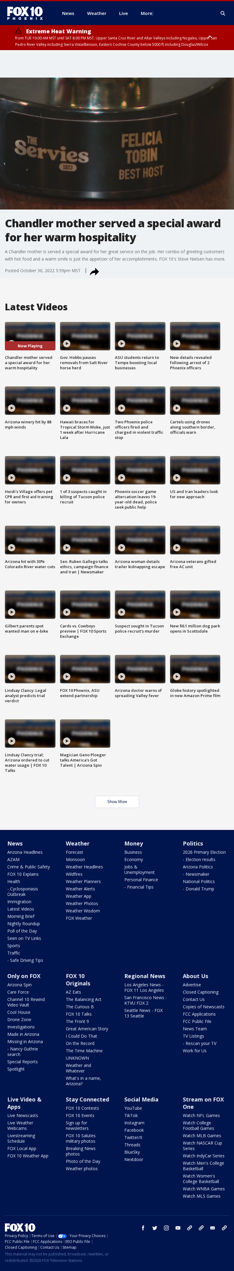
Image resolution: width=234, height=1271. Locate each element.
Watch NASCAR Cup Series (202, 1145)
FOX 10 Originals (78, 979)
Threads (132, 1145)
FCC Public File (197, 1021)
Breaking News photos (81, 1151)
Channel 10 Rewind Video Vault (26, 1002)
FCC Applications (199, 1014)
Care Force (18, 992)
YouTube (133, 1108)
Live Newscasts (22, 1115)
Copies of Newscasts (204, 1007)
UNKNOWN (77, 1058)
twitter (155, 1228)
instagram (166, 1228)
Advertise (192, 985)
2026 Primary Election (204, 852)
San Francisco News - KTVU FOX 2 (145, 1000)
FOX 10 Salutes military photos (81, 1138)
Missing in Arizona (25, 1041)
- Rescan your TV (199, 1043)
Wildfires (74, 874)
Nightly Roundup (23, 923)
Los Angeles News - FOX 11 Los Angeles (144, 987)
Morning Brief (20, 916)
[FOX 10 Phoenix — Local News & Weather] (27, 13)
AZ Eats (73, 992)
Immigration (19, 901)
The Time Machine (84, 1051)
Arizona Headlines (25, 852)
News (15, 843)
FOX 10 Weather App (27, 1156)
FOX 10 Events (80, 1115)
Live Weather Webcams (20, 1125)
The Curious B (80, 1007)
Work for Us (195, 1051)
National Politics (199, 881)
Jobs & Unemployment (139, 869)
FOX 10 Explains (23, 874)
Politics (193, 843)
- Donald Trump (198, 889)
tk (189, 1228)
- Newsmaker (196, 874)
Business (133, 852)
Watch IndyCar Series (204, 1156)
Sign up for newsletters (77, 1125)
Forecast (74, 852)
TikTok (131, 1115)
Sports (13, 945)
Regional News (144, 976)
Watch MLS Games (202, 1196)
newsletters (224, 1228)
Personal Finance (141, 879)
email (213, 1228)
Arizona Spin (19, 985)
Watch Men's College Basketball (203, 1165)
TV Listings (193, 1036)
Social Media (141, 1099)
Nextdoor (133, 1159)
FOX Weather (79, 918)
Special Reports (22, 1062)
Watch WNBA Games (204, 1189)
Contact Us (194, 999)
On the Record (80, 1043)
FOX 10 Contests (82, 1108)
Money (133, 843)
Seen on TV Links (24, 938)
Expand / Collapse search (223, 13)
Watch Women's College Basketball (201, 1178)
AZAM (13, 859)
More (146, 13)
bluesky (201, 1228)
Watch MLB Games (202, 1135)
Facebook (134, 1130)
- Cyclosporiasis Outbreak (22, 891)
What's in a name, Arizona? (83, 1081)
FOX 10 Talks (79, 1014)
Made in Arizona (23, 1034)
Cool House (18, 1012)
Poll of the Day (22, 931)
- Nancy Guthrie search (22, 1051)
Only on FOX (24, 976)
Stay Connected (87, 1099)
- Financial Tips (139, 887)
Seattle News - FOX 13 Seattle (143, 1013)
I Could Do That (81, 1036)
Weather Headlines (84, 867)
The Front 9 (77, 1021)
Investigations (21, 1027)
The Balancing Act (83, 999)
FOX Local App (21, 1148)
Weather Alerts (80, 889)
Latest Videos (20, 909)
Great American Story (87, 1029)
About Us (195, 976)
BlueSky (132, 1152)
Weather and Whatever (78, 1068)
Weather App (78, 896)
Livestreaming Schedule (21, 1138)
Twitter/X (133, 1137)
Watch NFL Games (201, 1115)
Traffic (13, 953)
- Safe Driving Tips (25, 960)
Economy (133, 859)
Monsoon (75, 859)
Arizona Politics (198, 867)
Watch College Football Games (198, 1125)
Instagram (134, 1123)
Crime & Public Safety (28, 867)
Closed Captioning (200, 992)
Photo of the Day (83, 1161)
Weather (78, 843)
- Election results (199, 859)
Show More (117, 801)
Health (13, 881)
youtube (178, 1228)
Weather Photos (82, 903)
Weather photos (82, 1168)
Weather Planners (83, 881)
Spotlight (16, 1069)
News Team (195, 1029)
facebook (143, 1228)
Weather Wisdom (83, 911)
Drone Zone (19, 1019)
